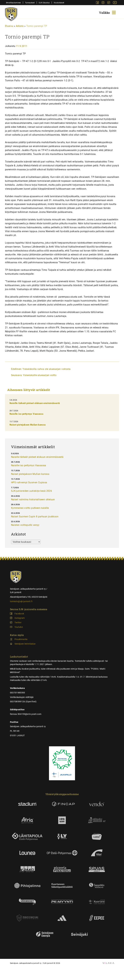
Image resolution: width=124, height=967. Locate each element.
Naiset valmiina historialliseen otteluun (33, 499)
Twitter (18, 622)
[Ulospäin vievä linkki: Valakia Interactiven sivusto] (108, 963)
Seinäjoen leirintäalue (25, 644)
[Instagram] (103, 3)
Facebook (19, 613)
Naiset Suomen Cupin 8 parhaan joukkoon (34, 516)
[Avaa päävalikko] (108, 12)
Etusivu (9, 26)
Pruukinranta (21, 639)
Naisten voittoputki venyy (25, 525)
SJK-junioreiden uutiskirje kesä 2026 (31, 490)
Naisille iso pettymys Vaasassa (26, 414)
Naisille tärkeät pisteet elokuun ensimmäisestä (35, 403)
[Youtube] (115, 3)
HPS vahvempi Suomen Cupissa (29, 482)
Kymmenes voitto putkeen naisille (30, 508)
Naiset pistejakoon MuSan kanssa (28, 424)
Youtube (19, 627)
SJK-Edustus (44, 3)
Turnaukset (30, 3)
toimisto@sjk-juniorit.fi (21, 601)
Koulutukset (59, 3)
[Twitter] (109, 3)
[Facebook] (97, 3)
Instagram (20, 618)
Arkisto (20, 26)
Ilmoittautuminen (13, 3)
